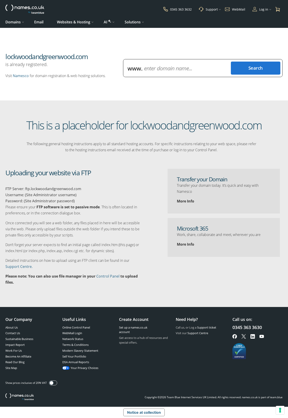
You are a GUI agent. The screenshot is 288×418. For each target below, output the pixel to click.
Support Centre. (19, 266)
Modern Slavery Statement (80, 351)
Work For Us (13, 351)
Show (53, 382)
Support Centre (197, 333)
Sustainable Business (19, 339)
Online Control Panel (76, 327)
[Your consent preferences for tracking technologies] (280, 410)
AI (105, 22)
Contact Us (12, 333)
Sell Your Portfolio (74, 356)
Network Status (72, 339)
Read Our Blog (15, 362)
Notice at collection (144, 412)
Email (38, 22)
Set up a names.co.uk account (133, 329)
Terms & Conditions (75, 345)
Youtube (261, 336)
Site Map (11, 368)
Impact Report (15, 345)
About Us (11, 327)
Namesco (21, 75)
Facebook (234, 336)
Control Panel (107, 276)
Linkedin (252, 336)
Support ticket (206, 327)
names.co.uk (19, 397)
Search (255, 68)
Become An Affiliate (18, 356)
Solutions (133, 22)
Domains (13, 22)
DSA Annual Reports (75, 362)
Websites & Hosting (73, 22)
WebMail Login (72, 333)
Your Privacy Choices (84, 368)
